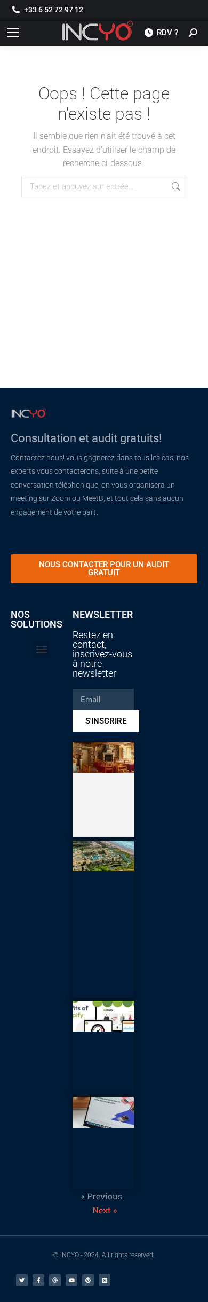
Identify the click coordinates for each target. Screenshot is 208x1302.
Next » (104, 1209)
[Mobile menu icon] (13, 32)
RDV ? (167, 32)
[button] (41, 648)
